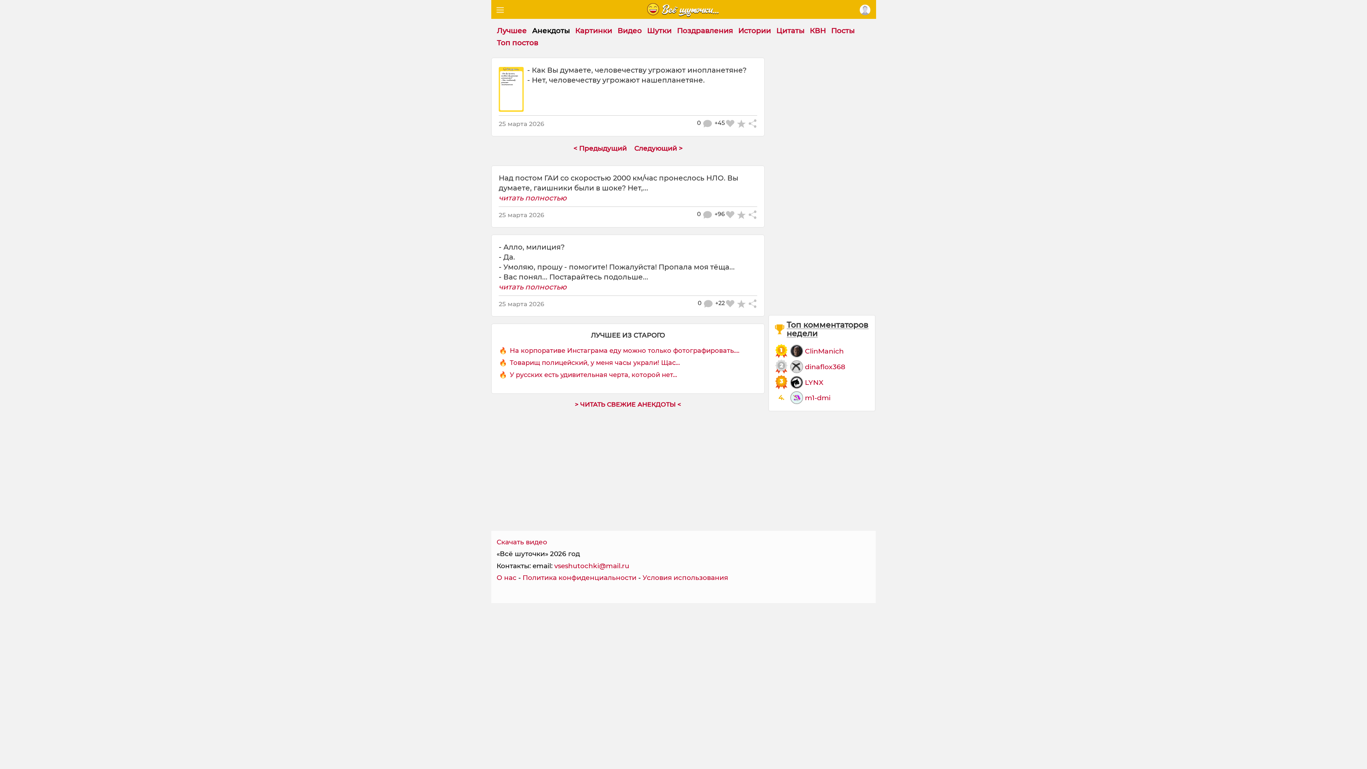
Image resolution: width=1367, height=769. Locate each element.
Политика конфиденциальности (580, 578)
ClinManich (824, 351)
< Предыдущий (600, 148)
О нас (507, 578)
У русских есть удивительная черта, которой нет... (593, 375)
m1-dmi (818, 397)
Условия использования (685, 578)
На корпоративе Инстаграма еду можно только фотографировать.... (624, 351)
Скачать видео (522, 542)
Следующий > (658, 148)
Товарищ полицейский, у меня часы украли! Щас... (595, 363)
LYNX (814, 382)
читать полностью (533, 198)
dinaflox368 (825, 366)
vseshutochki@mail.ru (591, 566)
